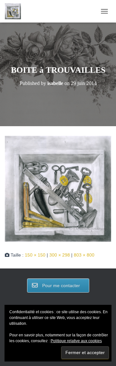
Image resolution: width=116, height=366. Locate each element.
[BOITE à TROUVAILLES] (58, 188)
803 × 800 (84, 255)
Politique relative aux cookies (76, 341)
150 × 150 (35, 255)
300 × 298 (59, 255)
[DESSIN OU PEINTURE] (15, 11)
